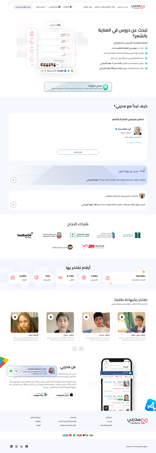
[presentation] (81, 348)
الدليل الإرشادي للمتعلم (68, 425)
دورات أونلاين (87, 6)
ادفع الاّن (109, 417)
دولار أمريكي (53, 6)
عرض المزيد (78, 152)
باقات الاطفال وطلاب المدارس (104, 6)
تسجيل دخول (40, 6)
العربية (38, 425)
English (66, 6)
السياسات (73, 417)
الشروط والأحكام (106, 425)
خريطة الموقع (36, 417)
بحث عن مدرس (122, 6)
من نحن (109, 421)
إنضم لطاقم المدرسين (22, 7)
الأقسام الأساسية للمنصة (67, 421)
